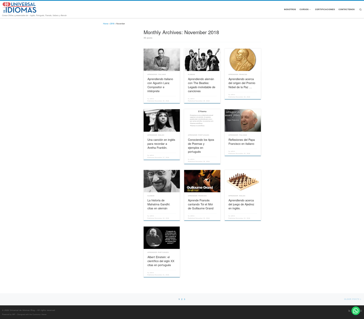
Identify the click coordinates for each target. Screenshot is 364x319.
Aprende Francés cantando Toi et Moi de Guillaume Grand (200, 204)
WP (13, 314)
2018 (112, 23)
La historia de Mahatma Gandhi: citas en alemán (158, 204)
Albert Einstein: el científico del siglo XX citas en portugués (160, 261)
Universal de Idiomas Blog (22, 310)
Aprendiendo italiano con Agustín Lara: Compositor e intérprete (160, 85)
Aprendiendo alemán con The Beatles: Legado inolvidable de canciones (201, 85)
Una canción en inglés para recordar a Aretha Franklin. (161, 144)
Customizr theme (39, 314)
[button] (355, 310)
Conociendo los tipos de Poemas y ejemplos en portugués (201, 146)
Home (105, 23)
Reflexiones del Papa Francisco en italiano (241, 142)
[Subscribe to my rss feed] (349, 310)
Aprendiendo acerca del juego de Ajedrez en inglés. (241, 204)
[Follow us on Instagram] (361, 310)
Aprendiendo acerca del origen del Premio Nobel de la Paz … (241, 83)
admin (152, 98)
